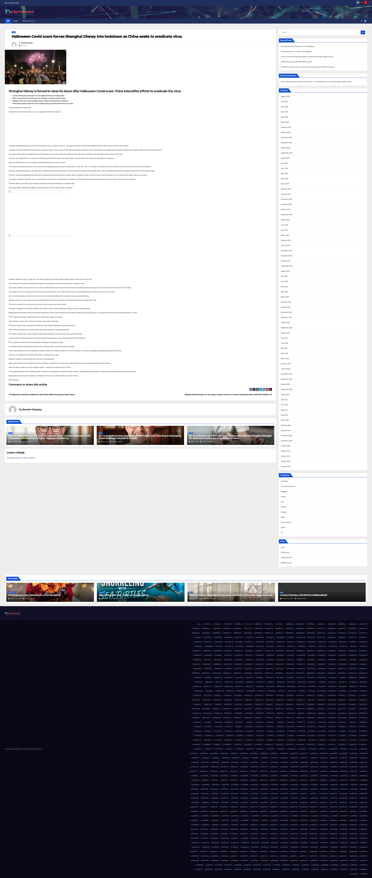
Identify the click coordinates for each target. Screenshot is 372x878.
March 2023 (285, 297)
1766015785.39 (239, 682)
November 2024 (286, 204)
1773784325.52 (270, 749)
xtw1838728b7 (274, 767)
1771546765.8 (240, 735)
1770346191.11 (249, 722)
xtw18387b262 (214, 833)
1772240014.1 (217, 744)
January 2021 (285, 430)
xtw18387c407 (353, 838)
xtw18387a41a (284, 825)
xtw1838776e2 (234, 807)
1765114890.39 (248, 673)
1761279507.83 (259, 637)
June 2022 (284, 343)
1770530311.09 (311, 722)
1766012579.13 (229, 682)
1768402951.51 (228, 704)
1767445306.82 (227, 695)
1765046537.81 (227, 673)
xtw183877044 (254, 802)
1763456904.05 (352, 655)
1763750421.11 (280, 659)
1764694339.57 (269, 668)
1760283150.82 (258, 628)
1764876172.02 (342, 668)
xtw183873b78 (324, 775)
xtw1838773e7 (343, 802)
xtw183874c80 (294, 784)
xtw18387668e (234, 798)
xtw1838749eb (235, 784)
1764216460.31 (269, 664)
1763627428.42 (239, 659)
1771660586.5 (291, 735)
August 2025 (285, 158)
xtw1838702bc (204, 753)
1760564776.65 (363, 628)
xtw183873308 (273, 771)
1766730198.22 (312, 686)
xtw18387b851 (323, 833)
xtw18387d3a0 (284, 847)
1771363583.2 (312, 731)
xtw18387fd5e (353, 869)
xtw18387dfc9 (234, 856)
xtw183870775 (304, 753)
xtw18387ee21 (344, 860)
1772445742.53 (310, 744)
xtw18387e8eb (363, 856)
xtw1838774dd (353, 802)
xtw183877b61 (343, 807)
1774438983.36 (333, 749)
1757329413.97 (227, 624)
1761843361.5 (291, 642)
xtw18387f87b (208, 869)
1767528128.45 (259, 695)
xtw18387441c (273, 780)
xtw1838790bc (215, 820)
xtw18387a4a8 (304, 825)
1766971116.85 (230, 691)
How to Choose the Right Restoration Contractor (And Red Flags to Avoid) (307, 57)
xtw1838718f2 (195, 762)
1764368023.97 (321, 664)
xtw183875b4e (215, 793)
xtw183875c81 (244, 793)
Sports (283, 527)
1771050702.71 (363, 726)
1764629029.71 (248, 668)
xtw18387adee (314, 829)
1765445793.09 (197, 677)
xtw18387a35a (264, 825)
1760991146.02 (331, 633)
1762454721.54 (343, 646)
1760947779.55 (321, 633)
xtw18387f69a (334, 865)
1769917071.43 (279, 717)
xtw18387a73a (194, 829)
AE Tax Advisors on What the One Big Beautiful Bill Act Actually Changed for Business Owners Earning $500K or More (230, 437)
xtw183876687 (224, 798)
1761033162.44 (352, 633)
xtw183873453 (303, 771)
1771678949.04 (301, 735)
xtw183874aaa (264, 784)
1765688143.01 (290, 677)
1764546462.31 (218, 668)
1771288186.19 (280, 731)
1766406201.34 (197, 686)
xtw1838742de (253, 780)
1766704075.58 (301, 686)
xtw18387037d (224, 753)
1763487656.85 (363, 655)
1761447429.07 (321, 637)
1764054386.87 (206, 664)
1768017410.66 (259, 700)
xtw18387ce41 (344, 842)
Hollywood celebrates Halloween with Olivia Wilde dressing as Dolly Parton (43, 395)
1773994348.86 (291, 749)
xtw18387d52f (334, 847)
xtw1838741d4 (243, 780)
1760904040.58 (300, 633)
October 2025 (285, 148)
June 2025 (284, 168)
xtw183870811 (324, 753)
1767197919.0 (312, 691)
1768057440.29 (269, 700)
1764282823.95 (290, 664)
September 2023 (287, 266)
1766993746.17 (240, 691)
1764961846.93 (195, 673)
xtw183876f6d (225, 802)
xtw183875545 (304, 789)
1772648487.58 (352, 744)
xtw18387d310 (274, 847)
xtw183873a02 (284, 775)
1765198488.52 (279, 673)
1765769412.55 (322, 677)
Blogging (284, 491)
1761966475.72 (342, 642)
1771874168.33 (218, 740)
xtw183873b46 (314, 775)
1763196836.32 (259, 655)
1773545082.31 (260, 749)
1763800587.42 (301, 659)
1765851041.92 (352, 677)
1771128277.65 (218, 731)
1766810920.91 (342, 686)
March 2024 (285, 235)
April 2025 (284, 178)
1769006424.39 (279, 709)
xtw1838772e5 (314, 802)
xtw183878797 (333, 811)
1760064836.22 (342, 624)
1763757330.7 (291, 659)
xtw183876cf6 (363, 798)
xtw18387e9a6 (205, 860)
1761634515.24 (218, 642)
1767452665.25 (238, 695)
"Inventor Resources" (288, 486)
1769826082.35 (237, 717)
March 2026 (285, 122)
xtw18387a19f (244, 825)
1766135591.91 (280, 682)
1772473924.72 (321, 744)
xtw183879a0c (323, 820)
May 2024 (284, 230)
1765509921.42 (218, 677)
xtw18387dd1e (343, 851)
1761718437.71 (249, 642)
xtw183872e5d (223, 771)
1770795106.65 (248, 726)
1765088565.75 (237, 673)
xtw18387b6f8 (303, 833)
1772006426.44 (280, 740)
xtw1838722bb (353, 762)
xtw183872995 (304, 767)
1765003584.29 (206, 673)
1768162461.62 (311, 700)
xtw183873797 (363, 771)
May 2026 (284, 112)
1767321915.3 (363, 691)
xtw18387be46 (215, 838)
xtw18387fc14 (324, 869)
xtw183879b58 (195, 825)
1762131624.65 (229, 646)
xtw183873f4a (363, 775)
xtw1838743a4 (263, 780)
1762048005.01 (198, 646)
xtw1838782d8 (253, 811)
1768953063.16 (258, 709)
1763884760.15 (332, 659)
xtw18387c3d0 (333, 838)
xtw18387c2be (314, 838)
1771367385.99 (321, 731)
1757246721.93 (206, 624)
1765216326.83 (289, 673)
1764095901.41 (217, 664)
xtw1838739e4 (274, 775)
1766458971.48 (218, 686)
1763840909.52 (311, 659)
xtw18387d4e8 (324, 847)
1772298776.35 (237, 744)
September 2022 (287, 328)
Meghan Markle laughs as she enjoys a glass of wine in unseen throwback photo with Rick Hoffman (227, 395)
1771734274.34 (321, 735)
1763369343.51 (321, 655)
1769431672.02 (270, 713)
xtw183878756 (313, 811)
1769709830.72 (196, 717)
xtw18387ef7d (363, 860)
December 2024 (286, 199)
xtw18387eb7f (264, 860)
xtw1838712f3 (343, 758)
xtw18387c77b (245, 842)
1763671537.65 (259, 659)
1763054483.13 (208, 655)
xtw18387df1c (214, 856)
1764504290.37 (197, 668)
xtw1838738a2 (224, 775)
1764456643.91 (353, 664)
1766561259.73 (249, 686)
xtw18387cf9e (196, 847)
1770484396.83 (290, 722)
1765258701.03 (300, 673)
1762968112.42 (352, 651)
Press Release (286, 522)
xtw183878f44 (344, 816)
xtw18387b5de (284, 833)
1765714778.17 (301, 677)
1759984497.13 (321, 624)
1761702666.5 (239, 642)
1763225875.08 (270, 655)
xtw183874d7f (324, 784)
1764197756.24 (259, 664)
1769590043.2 (332, 713)
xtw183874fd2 (363, 784)
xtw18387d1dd (245, 847)
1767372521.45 (207, 695)
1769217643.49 (363, 709)
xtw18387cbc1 (304, 842)
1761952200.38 (332, 642)
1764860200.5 (332, 668)
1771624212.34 (280, 735)
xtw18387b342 (244, 833)
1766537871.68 (239, 686)
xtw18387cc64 (324, 842)
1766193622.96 (301, 682)
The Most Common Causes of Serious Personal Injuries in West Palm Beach (308, 67)
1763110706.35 (228, 655)
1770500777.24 (301, 722)
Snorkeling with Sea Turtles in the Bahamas (296, 51)
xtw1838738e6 (234, 775)
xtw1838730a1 (233, 771)
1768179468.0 (321, 700)
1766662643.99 (291, 686)
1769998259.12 (310, 717)
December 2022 (286, 312)
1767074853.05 (271, 691)
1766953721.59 (219, 691)
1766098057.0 (270, 682)
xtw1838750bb (204, 789)
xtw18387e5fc (293, 856)
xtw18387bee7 (235, 838)
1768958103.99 (269, 709)
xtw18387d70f (204, 851)
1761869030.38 (301, 642)
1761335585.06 (280, 637)
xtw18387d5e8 (363, 847)
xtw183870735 (294, 753)
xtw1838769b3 (284, 798)
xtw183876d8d (195, 802)
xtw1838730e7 (243, 771)
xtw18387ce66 (354, 842)
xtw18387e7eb (333, 856)
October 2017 (285, 456)
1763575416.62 (218, 659)
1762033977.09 (363, 642)
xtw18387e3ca (274, 856)
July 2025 (284, 163)
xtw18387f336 (305, 865)
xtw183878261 (233, 811)
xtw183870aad (205, 758)
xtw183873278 (253, 771)
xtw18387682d (254, 798)
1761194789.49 (228, 637)
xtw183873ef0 (353, 775)
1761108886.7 (198, 637)
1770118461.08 (352, 717)
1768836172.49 (216, 709)
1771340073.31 (301, 731)
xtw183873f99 (205, 780)
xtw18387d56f (343, 847)
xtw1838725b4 (244, 767)
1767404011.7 (217, 695)
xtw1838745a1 (313, 780)
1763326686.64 (311, 655)
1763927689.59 (342, 659)
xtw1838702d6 (214, 753)
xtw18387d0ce (235, 847)
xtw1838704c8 (244, 753)
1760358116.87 (279, 628)
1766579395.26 (259, 686)
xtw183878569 (283, 811)
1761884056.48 (311, 642)
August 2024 (285, 220)
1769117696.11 (321, 709)
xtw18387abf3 (284, 829)
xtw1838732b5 (263, 771)
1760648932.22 (216, 633)
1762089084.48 (209, 646)
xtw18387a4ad (314, 825)
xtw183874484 (293, 780)
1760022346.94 (331, 624)
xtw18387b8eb (333, 833)
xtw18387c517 (195, 842)
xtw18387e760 (313, 856)
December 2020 (286, 435)
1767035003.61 (251, 691)
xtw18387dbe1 (323, 851)
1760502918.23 (342, 628)
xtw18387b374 (264, 833)
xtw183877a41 (294, 807)
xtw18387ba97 (353, 833)
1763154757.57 (249, 655)
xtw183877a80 (304, 807)
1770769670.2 (238, 726)
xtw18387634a (343, 793)
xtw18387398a (254, 775)
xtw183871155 (314, 758)
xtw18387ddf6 (195, 856)
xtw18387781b (264, 807)
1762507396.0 (363, 646)
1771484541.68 (209, 735)
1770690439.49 (197, 726)
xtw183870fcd (264, 758)
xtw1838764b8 (205, 798)
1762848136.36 (310, 651)
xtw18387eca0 (314, 860)
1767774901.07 (363, 695)
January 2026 (285, 132)
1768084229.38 (280, 700)
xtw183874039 (224, 780)
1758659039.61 (269, 624)
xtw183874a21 (255, 784)
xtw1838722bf (363, 762)
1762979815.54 (363, 651)
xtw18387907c (195, 820)
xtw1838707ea (314, 753)
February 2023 (286, 302)
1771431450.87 (352, 731)
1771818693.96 (363, 735)
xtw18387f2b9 (267, 865)
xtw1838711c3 (324, 758)
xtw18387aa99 (264, 829)
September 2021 (287, 389)
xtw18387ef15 (353, 860)
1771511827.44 (219, 735)
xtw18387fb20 (286, 869)
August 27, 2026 (197, 598)
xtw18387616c (303, 793)
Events (283, 496)
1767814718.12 (196, 700)
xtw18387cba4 (294, 842)
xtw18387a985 (254, 829)
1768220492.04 (331, 700)
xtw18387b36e (254, 833)
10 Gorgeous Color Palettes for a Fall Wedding (297, 46)
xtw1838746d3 (333, 780)
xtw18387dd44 (353, 851)
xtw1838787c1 (353, 811)
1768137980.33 (301, 700)
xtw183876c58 (343, 798)
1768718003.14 (352, 704)
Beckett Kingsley (27, 43)
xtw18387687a (264, 798)
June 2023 (284, 281)
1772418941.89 (300, 744)
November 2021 (286, 379)
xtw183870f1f (254, 758)
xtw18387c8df (265, 842)
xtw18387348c (313, 771)
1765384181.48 (352, 673)
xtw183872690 (254, 767)
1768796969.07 (206, 709)
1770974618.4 (332, 726)
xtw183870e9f (245, 758)
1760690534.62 (237, 633)
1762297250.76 (291, 646)
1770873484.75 (290, 726)
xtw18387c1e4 (304, 838)
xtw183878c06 (265, 816)
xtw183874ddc (334, 784)
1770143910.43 (363, 717)
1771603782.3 (270, 735)
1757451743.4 (248, 624)
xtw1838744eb (303, 780)
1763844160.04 (321, 659)
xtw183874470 (283, 780)
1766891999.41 (199, 691)
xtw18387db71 (303, 851)
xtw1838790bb (205, 820)
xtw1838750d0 (214, 789)
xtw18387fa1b (257, 869)
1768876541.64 (237, 709)
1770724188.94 (218, 726)
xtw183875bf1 (234, 793)
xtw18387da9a (263, 851)
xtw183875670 (324, 789)
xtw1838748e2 (215, 784)
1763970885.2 (353, 659)
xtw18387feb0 (354, 874)
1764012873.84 (363, 659)
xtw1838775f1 (214, 807)
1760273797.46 (248, 628)
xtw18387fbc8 (315, 869)
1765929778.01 (198, 682)
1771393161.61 (332, 731)
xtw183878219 (223, 811)
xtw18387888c (363, 811)
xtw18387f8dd (228, 869)
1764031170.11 (196, 664)
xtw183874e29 (344, 784)
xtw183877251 (294, 802)
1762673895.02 (248, 651)
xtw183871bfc (235, 762)
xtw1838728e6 (284, 767)
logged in (19, 458)
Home (15, 21)
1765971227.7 (219, 682)
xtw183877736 (244, 807)
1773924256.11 (281, 749)
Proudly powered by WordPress (14, 749)
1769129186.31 (331, 709)
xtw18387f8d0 (218, 869)
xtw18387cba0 (284, 842)
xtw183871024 (274, 758)
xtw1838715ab (363, 758)
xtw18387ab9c (274, 829)
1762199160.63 (250, 646)
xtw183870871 (333, 753)
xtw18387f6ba (344, 865)
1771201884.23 (249, 731)
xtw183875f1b (274, 793)
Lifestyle (284, 512)
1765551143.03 (239, 677)
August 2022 (285, 333)
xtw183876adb (314, 798)
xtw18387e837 (343, 856)
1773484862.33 (249, 749)
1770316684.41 (239, 722)
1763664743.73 (249, 659)
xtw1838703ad (234, 753)
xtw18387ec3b (294, 860)
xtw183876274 (333, 793)
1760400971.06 (300, 628)
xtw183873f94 (195, 780)
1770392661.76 (260, 722)
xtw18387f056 (218, 865)
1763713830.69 (270, 659)
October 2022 (285, 322)
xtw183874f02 (353, 784)
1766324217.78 (342, 682)
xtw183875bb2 (225, 793)
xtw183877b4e (333, 807)
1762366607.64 (312, 646)
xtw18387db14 (283, 851)
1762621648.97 (227, 651)
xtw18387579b (334, 789)
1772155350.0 (353, 740)
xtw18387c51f (205, 842)
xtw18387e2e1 (264, 856)
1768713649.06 (342, 704)
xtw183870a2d (363, 753)
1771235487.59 (259, 731)
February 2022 (286, 364)
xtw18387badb (363, 833)
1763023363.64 (197, 655)
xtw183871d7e (254, 762)
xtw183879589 (284, 820)
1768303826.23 (363, 700)
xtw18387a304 (254, 825)
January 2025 (285, 194)
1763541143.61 (207, 659)
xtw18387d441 (304, 847)
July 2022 (284, 338)
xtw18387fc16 (334, 869)
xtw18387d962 (233, 851)
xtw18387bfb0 (244, 838)
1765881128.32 (363, 677)
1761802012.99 (280, 642)
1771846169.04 (207, 740)
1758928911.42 (300, 624)
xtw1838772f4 (323, 802)
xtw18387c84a (255, 842)
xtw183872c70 (193, 771)
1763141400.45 (238, 655)
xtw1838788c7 (195, 816)
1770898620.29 (301, 726)
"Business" (285, 481)
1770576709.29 (322, 722)
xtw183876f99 (234, 802)
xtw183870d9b (235, 758)
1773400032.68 (239, 749)
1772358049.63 (258, 744)
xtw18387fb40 (295, 869)
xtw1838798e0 (304, 820)
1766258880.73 (322, 682)
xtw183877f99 (194, 811)
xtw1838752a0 (254, 789)
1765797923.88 (332, 677)
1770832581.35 (269, 726)
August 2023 (285, 271)
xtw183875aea (205, 793)
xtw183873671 (353, 771)
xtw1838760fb (293, 793)
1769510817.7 (301, 713)
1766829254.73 (353, 686)
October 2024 (285, 209)
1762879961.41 (321, 651)
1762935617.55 (342, 651)
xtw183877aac (314, 807)
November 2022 (286, 317)
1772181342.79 (363, 740)
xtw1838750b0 (194, 789)
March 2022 (285, 358)
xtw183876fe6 (244, 802)
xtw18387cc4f (314, 842)
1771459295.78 (363, 731)
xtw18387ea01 (245, 860)
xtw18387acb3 (294, 829)
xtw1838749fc (245, 784)
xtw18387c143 (284, 838)
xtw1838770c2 (264, 802)
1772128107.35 (342, 740)
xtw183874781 (301, 598)
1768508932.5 (269, 704)
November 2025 (286, 143)
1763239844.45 (280, 655)
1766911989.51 (209, 691)
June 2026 (284, 107)
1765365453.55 (342, 673)
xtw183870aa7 (195, 758)
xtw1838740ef (233, 780)
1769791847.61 (227, 717)
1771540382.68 (229, 735)
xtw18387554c (314, 789)
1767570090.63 (280, 695)
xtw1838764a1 (195, 798)
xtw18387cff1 (215, 847)
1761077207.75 (363, 633)
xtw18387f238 (238, 865)
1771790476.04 (352, 735)
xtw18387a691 (353, 825)
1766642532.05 (280, 686)
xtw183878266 (243, 811)
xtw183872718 (264, 767)
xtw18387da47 (253, 851)
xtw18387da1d (243, 851)
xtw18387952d (274, 820)
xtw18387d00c (225, 847)
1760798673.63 (258, 633)
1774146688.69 (302, 749)
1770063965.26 (331, 717)
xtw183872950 (294, 767)
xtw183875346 (274, 789)
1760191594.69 (216, 628)
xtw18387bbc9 (195, 838)
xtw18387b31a (234, 833)
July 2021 (284, 400)
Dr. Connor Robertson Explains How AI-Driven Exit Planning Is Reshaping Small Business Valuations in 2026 (140, 437)
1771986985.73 (270, 740)
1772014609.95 (291, 740)
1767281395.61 (342, 691)
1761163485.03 (218, 637)
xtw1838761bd (323, 793)
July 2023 (284, 276)
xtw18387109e (284, 758)
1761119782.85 (207, 637)
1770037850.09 (321, 717)
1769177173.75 (342, 709)
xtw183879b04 (353, 820)
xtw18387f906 (237, 869)
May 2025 (284, 173)
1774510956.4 (343, 749)
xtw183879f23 (225, 825)
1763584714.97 (228, 659)
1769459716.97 (280, 713)
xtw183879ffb (234, 825)
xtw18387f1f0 (228, 865)
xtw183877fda (213, 811)
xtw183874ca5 (304, 784)
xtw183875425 (284, 789)
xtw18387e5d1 (284, 856)
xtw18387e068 (244, 856)
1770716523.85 (208, 726)
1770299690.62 (228, 722)
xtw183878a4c (245, 816)
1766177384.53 (291, 682)
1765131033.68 (258, 673)
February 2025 (286, 189)
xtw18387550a (294, 789)
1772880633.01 (363, 744)
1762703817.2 (259, 651)
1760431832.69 (310, 628)
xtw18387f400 (324, 865)
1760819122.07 (269, 633)
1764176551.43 (248, 664)
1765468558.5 (208, 677)
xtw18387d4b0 (314, 847)
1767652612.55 (310, 695)
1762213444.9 (260, 646)
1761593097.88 (197, 642)
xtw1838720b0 (314, 762)
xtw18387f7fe (198, 869)
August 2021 (285, 394)
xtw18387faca (276, 869)
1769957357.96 (289, 717)
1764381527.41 (332, 664)
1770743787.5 (229, 726)
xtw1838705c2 (274, 753)
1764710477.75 (280, 668)
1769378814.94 (249, 713)
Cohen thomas (26, 441)
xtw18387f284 (257, 865)
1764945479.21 (363, 668)
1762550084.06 (207, 651)
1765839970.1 (342, 677)
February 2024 (286, 240)
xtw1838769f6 (294, 798)
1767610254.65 (300, 695)
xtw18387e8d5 (353, 856)
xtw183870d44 (225, 758)
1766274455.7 (332, 682)
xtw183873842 (214, 775)
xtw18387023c (194, 753)
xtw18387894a (225, 816)
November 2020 (286, 441)
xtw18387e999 (195, 860)
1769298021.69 (218, 713)
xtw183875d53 (254, 793)
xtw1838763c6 (353, 793)
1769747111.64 (206, 717)
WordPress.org (286, 563)
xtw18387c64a (215, 842)
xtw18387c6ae (225, 842)
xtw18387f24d (247, 865)
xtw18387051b (254, 753)
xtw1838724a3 (214, 767)
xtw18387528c (244, 789)
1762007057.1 (353, 642)
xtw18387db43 (293, 851)
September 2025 (287, 153)
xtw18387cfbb (205, 847)
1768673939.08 (331, 704)
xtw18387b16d (194, 833)
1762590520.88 (217, 651)
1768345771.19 (208, 704)
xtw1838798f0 (313, 820)
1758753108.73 (279, 624)
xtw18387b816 (313, 833)
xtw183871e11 (264, 762)
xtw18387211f (324, 762)
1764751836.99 (290, 668)
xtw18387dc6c (333, 851)
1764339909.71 (311, 664)
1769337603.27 (228, 713)
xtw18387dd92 (363, 851)
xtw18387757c (204, 807)
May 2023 (284, 286)
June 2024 (284, 225)
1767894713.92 (206, 700)
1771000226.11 (352, 726)
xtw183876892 (274, 798)
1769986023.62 (300, 717)
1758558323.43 (258, 624)
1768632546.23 (310, 704)
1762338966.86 (301, 646)
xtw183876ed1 (205, 802)
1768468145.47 (248, 704)
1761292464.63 (270, 637)
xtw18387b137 (353, 829)
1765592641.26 (249, 677)
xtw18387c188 (294, 838)
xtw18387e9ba (215, 860)
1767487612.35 (248, 695)
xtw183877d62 (353, 807)
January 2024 (285, 245)
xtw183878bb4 (255, 816)
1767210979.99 (321, 691)
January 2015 (285, 466)
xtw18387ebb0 (274, 860)
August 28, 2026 (106, 598)
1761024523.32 (342, 633)
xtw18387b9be (343, 833)
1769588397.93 (321, 713)
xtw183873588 (333, 771)
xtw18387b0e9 (333, 829)
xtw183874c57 (284, 784)
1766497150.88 (228, 686)
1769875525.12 (258, 717)
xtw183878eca (324, 816)
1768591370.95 (300, 704)
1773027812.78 (208, 749)
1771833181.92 (197, 740)
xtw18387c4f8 (363, 838)
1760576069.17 (195, 633)
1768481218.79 (259, 704)
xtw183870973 (343, 753)
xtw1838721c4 (333, 762)
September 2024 (287, 214)
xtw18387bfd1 (254, 838)
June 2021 (284, 405)
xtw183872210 (343, 762)
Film (282, 502)
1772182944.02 (196, 744)
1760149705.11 (206, 628)
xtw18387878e (323, 811)
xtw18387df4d (224, 856)
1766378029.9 (363, 682)
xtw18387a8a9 (224, 829)
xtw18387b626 (294, 833)
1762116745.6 (219, 646)
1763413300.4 (342, 655)
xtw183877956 (284, 807)
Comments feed (286, 557)
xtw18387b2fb (224, 833)
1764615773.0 (238, 668)
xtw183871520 (353, 758)
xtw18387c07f (264, 838)
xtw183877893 (274, 807)
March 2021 (285, 420)
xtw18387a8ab (234, 829)
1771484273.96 (198, 735)
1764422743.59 (342, 664)
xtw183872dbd (203, 771)
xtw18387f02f (209, 865)
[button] (362, 21)
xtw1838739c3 (264, 775)
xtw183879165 (235, 820)
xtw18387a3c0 (274, 825)
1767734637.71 (342, 695)
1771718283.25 (311, 735)
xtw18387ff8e (363, 874)
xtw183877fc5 (204, 811)
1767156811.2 (302, 691)
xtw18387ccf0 (334, 842)
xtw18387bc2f (205, 838)
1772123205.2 (332, 740)
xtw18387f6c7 (353, 865)
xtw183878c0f (275, 816)
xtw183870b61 (215, 758)
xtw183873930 (244, 775)
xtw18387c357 (323, 838)
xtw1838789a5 (235, 816)
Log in (283, 547)
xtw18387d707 (194, 851)
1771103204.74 (207, 731)
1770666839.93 (363, 722)
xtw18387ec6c (304, 860)
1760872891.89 (289, 633)
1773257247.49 (219, 749)
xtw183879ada (333, 820)
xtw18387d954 (223, 851)
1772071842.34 (312, 740)
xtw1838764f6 (214, 798)
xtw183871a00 (215, 762)
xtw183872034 (304, 762)
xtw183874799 (343, 780)
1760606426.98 (206, 633)
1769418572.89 (259, 713)
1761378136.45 (301, 637)
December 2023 (286, 250)
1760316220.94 (269, 628)
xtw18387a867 (204, 829)
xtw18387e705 (303, 856)
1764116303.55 (227, 664)
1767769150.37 (352, 695)
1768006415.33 (248, 700)
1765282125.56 (310, 673)
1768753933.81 (363, 704)
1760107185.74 (363, 624)
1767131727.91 (292, 691)
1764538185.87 (208, 668)
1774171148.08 (312, 749)
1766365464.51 (353, 682)
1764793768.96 (311, 668)
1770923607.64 (311, 726)
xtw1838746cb (323, 780)
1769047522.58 (300, 709)
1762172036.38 (239, 646)
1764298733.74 (301, 664)
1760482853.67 (331, 628)
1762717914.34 (269, 651)
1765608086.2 (259, 677)
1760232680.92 (237, 628)
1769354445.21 (238, 713)
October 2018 (285, 451)
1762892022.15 (331, 651)
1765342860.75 (331, 673)
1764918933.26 (352, 668)
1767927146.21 (217, 700)
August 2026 (285, 96)
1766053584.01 (250, 682)
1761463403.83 (331, 637)
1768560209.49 (289, 704)
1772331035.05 (248, 744)
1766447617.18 (207, 686)
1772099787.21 (322, 740)
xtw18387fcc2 (344, 869)
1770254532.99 (218, 722)
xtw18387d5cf (353, 847)
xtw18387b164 (363, 829)
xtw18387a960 (244, 829)
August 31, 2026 (16, 598)
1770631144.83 (342, 722)
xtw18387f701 (363, 865)
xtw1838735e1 (343, 771)
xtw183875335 (264, 789)
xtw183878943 (215, 816)
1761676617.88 (229, 642)
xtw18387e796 (323, 856)
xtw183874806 (363, 780)
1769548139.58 (311, 713)
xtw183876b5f (324, 798)
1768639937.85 (321, 704)
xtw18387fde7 (363, 869)
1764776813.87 (301, 668)
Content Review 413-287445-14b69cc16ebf (296, 62)
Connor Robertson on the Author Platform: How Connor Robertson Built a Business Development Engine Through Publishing (49, 437)
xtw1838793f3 (264, 820)
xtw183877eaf (363, 807)
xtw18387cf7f (363, 842)
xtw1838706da (284, 753)
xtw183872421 (204, 767)
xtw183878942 (205, 816)
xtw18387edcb (334, 860)
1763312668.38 (301, 655)
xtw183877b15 (323, 807)
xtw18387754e (194, 807)
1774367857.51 (322, 749)
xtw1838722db (194, 767)
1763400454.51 (332, 655)
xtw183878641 (293, 811)
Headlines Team (121, 598)
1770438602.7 (280, 722)
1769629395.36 (342, 713)
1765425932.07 (363, 673)
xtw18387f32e (295, 865)
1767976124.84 (238, 700)
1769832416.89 (248, 717)
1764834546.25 (321, 668)
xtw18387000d (363, 749)
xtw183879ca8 (215, 825)
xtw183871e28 (274, 762)
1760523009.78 (352, 628)
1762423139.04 (333, 646)
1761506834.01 (342, 637)
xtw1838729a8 (314, 767)
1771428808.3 (342, 731)
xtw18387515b (224, 789)
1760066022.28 (352, 624)
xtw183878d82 (294, 816)
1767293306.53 (353, 691)
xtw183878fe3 (363, 816)
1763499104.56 (197, 659)
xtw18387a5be (343, 825)
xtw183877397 (333, 802)
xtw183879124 (225, 820)
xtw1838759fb (363, 789)
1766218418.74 (312, 682)
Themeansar (38, 749)
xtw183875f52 (284, 793)
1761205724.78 (238, 637)
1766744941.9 (322, 686)
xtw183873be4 (334, 775)
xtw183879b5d (205, 825)
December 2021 (286, 374)
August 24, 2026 (287, 598)
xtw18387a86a (214, 829)
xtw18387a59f (333, 825)
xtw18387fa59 (266, 869)
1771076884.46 (197, 731)
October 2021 (285, 384)
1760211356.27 (227, 628)
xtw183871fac (294, 762)
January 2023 (285, 307)
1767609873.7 (290, 695)
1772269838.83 (227, 744)
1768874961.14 (227, 709)
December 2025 (286, 137)
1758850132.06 (289, 624)
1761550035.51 (363, 637)
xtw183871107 (294, 758)
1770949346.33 (322, 726)
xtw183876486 (363, 793)
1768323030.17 (197, 704)
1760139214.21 (196, 628)
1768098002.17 (290, 700)
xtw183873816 (194, 775)
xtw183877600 (224, 807)
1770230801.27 (207, 722)
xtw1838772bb (304, 802)
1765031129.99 (216, 673)
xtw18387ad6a (304, 829)
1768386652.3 (218, 704)
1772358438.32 (268, 744)
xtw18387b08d (323, 829)
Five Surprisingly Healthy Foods (340, 82)
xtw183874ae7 (274, 784)
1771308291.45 (291, 731)
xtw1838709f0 (353, 753)
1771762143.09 (332, 735)
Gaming (283, 507)
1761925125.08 (321, 642)
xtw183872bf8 (363, 767)
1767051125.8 (261, 691)
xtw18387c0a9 (274, 838)
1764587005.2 (228, 668)
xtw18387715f (274, 802)
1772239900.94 (206, 744)
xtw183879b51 (363, 820)
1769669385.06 (363, 713)
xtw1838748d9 (205, 784)
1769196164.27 (352, 709)
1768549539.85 (279, 704)
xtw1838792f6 (254, 820)
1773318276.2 (229, 749)
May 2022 (284, 348)
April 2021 (284, 415)
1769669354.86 (352, 713)
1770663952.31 (352, 722)
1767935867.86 (227, 700)
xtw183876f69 (215, 802)
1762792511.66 (290, 651)
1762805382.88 (300, 651)
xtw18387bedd (225, 838)
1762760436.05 (279, 651)
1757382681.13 (238, 624)
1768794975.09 (195, 709)
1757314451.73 (217, 624)
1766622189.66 (270, 686)
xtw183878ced (284, 816)
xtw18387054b (264, 753)
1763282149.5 (291, 655)
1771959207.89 (259, 740)
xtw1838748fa (225, 784)
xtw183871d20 (244, 762)
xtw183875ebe (264, 793)
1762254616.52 (270, 646)
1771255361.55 (270, 731)
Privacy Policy (28, 21)
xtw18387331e (283, 771)
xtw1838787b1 (343, 811)
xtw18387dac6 (273, 851)
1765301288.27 (321, 673)
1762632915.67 (238, 651)
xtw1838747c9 (353, 780)
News (13, 32)
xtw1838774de (363, 802)
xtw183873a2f (294, 775)
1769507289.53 (291, 713)
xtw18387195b (205, 762)
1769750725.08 (216, 717)
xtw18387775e (254, 807)
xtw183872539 (234, 767)
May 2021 (284, 410)
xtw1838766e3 (244, 798)
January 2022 (285, 369)
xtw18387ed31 (324, 860)
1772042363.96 (301, 740)
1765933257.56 (208, 682)
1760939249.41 (310, 633)
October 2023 (285, 261)
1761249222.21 (249, 637)
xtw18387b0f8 (343, 829)
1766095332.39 (260, 682)
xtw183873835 (204, 775)
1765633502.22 (269, 677)
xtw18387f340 (315, 865)
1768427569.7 (238, 704)
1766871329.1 (363, 686)
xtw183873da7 (344, 775)
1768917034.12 (248, 709)
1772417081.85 (289, 744)
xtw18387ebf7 (284, 860)
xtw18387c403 (343, 838)
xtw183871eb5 (284, 762)
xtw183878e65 (314, 816)
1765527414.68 (228, 677)
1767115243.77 (281, 691)
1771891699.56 (228, 740)
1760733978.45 (248, 633)
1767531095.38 (269, 695)
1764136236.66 (238, 664)
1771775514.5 (342, 735)
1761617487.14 (208, 642)
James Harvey (30, 598)
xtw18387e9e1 (235, 860)
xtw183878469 (273, 811)
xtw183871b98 (225, 762)
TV (282, 532)
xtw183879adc (343, 820)
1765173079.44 (268, 673)
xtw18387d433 (294, 847)
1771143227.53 (228, 731)
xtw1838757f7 (343, 789)
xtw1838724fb (224, 767)
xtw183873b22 (304, 775)
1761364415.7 (291, 637)
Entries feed (285, 552)
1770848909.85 (280, 726)
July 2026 (284, 101)
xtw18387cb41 (274, 842)
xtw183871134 (304, 758)
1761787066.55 (270, 642)
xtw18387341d (293, 771)
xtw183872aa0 (324, 767)
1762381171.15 (322, 646)
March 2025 (285, 184)
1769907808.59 (269, 717)
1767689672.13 (321, 695)
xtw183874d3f (314, 784)
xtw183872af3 (334, 767)
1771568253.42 (250, 735)
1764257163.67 (280, 664)
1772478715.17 (331, 744)
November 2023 (286, 256)
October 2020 (285, 446)
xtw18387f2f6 (286, 865)
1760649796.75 (227, 633)
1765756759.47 (311, 677)
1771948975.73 (249, 740)
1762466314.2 (353, 646)
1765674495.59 (280, 677)
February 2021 (286, 425)
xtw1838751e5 (234, 789)
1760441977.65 (321, 628)
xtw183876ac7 (304, 798)
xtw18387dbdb (313, 851)
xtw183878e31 (304, 816)
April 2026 (284, 117)
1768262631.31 (352, 700)
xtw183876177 (313, 793)
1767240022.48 (332, 691)
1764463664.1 (363, 664)
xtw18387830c (263, 811)
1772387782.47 (279, 744)
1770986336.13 (342, 726)
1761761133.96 (259, 642)
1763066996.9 (218, 655)
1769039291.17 (290, 709)
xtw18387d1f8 (254, 847)
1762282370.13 (280, 646)
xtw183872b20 (343, 767)
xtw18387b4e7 (274, 833)
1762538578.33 (196, 651)
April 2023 (284, 292)
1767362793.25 (197, 695)
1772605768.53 (342, 744)
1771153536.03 (239, 731)
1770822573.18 (259, 726)
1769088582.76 (311, 709)
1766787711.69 (332, 686)
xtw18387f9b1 (247, 869)
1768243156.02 (342, 700)
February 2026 (286, 127)
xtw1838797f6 (294, 820)
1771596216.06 (260, 735)
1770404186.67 (270, 722)
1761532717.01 (352, 637)
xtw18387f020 (199, 865)
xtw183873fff (214, 780)
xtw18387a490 (294, 825)
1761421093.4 (311, 637)
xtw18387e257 (254, 856)
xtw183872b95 (353, 767)
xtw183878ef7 (334, 816)
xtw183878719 (303, 811)
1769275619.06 (207, 713)
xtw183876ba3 (333, 798)
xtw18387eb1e (255, 860)
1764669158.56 (259, 668)
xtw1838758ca (353, 789)
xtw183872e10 (213, 771)
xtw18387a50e (323, 825)
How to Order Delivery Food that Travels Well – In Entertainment (303, 82)
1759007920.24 (310, 624)
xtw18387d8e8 (213, 851)
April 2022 (284, 353)
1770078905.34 (342, 717)
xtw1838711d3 (334, 758)
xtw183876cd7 (353, 798)
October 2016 (285, 461)
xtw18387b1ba (204, 833)
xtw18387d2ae (264, 847)
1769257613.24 (197, 713)
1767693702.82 (331, 695)
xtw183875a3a (195, 793)
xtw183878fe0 (353, 816)
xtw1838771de (284, 802)
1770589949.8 (332, 722)
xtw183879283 (245, 820)
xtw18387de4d (205, 856)
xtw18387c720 (235, 842)
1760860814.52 (279, 633)
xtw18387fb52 (305, 869)
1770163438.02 (197, 722)
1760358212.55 (289, 628)
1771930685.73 (238, 740)
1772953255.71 (198, 749)
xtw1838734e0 (323, 771)
